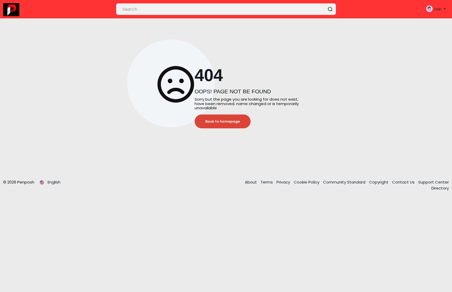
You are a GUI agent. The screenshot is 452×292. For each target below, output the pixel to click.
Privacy (283, 182)
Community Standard (344, 182)
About (251, 182)
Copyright (379, 182)
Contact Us (404, 182)
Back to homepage (222, 121)
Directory (440, 188)
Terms (267, 182)
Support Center (433, 182)
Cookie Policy (307, 182)
